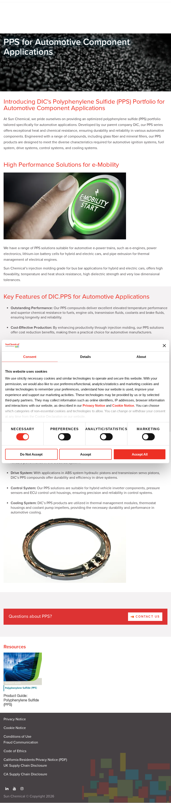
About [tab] (141, 357)
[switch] (64, 436)
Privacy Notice (94, 405)
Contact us (147, 616)
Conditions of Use (17, 736)
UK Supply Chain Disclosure (25, 765)
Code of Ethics (15, 751)
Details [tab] (85, 357)
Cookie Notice (15, 728)
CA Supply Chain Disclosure (25, 774)
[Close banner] (164, 345)
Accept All (140, 454)
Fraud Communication (21, 742)
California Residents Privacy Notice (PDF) (35, 760)
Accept (85, 454)
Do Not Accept (31, 454)
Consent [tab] (29, 357)
